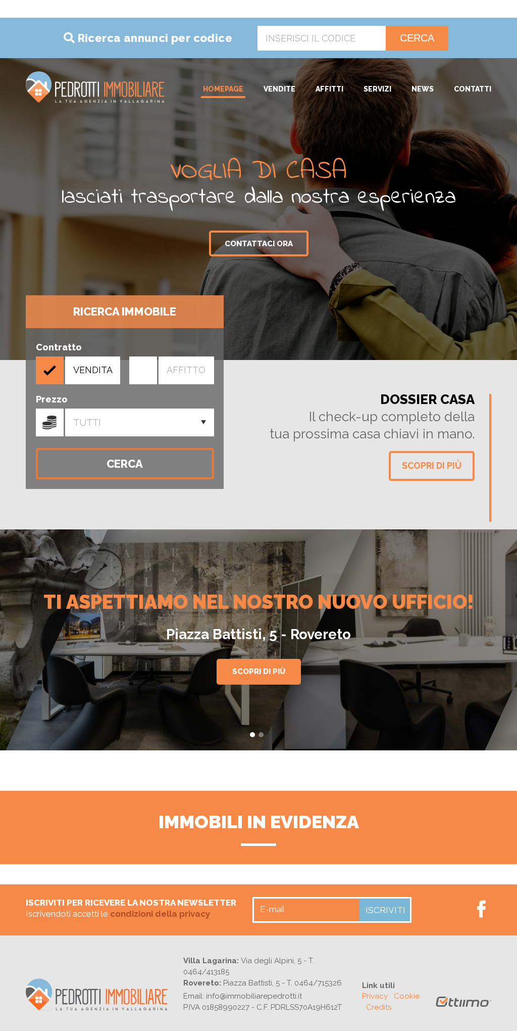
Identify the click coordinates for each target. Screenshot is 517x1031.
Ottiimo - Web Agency (463, 1006)
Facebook (481, 909)
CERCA (417, 37)
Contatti (472, 89)
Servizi (377, 89)
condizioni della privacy (160, 914)
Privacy (375, 996)
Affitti (329, 89)
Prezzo (50, 422)
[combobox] (139, 422)
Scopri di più (431, 465)
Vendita (93, 370)
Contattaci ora (259, 243)
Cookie (407, 996)
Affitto (186, 370)
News (422, 89)
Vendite (279, 89)
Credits (378, 1007)
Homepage (223, 89)
